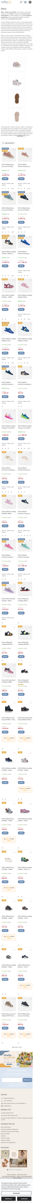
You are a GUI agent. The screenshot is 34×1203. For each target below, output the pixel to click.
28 (24, 276)
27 (24, 232)
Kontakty (3, 1136)
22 (8, 188)
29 (27, 276)
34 (5, 319)
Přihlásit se (27, 1080)
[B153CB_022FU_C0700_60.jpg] (17, 98)
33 (5, 363)
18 (18, 749)
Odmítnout (8, 1199)
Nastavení (16, 1193)
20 (2, 188)
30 (24, 448)
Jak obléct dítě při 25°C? (7, 1113)
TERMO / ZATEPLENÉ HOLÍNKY (24, 1176)
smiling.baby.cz (7, 1106)
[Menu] (30, 2)
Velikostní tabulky (5, 1140)
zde (19, 1189)
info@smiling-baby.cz (9, 1098)
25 (2, 276)
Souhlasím (24, 1199)
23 (18, 232)
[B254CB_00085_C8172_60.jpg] (17, 116)
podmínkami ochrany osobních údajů (17, 1085)
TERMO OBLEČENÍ (11, 1175)
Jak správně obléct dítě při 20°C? (9, 1115)
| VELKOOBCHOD (17, 1178)
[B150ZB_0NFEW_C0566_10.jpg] (17, 77)
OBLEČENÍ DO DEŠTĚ (22, 1175)
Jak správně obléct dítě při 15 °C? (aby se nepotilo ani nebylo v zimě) (17, 1119)
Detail (5, 179)
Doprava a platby (5, 1134)
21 (5, 188)
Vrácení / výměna (5, 1138)
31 (2, 363)
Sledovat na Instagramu (15, 1170)
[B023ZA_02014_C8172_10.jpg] (17, 59)
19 (18, 698)
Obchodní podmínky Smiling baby (9, 1129)
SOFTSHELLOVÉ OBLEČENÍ (9, 1176)
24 (18, 276)
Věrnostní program (6, 1127)
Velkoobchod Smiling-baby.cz (8, 1142)
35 (8, 448)
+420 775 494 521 (7, 1101)
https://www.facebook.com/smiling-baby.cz (14, 1103)
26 (21, 232)
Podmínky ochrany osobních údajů (10, 1131)
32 (2, 319)
